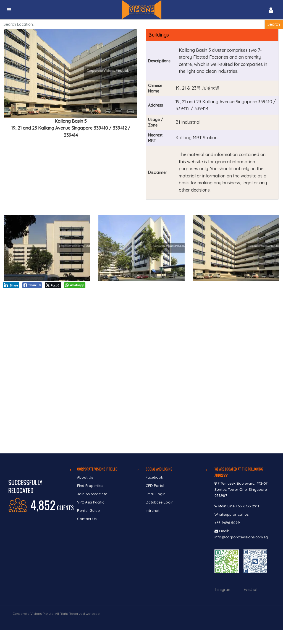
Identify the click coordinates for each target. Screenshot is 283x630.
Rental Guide (88, 510)
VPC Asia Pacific (90, 502)
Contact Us (87, 519)
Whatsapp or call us (232, 514)
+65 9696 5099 (227, 522)
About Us (85, 477)
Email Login (156, 494)
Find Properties (90, 485)
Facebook (154, 477)
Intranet (152, 510)
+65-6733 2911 (247, 506)
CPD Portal (155, 485)
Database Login (160, 502)
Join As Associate (92, 494)
